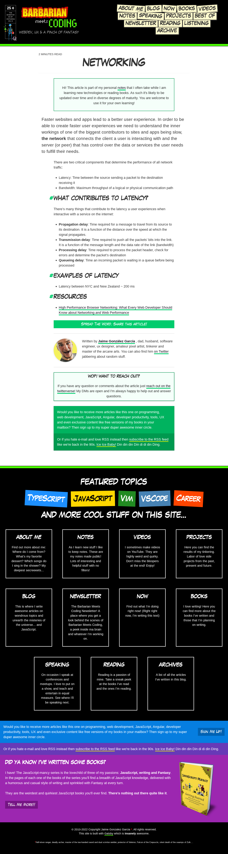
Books (186, 8)
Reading (170, 23)
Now (169, 8)
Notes (127, 16)
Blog (153, 8)
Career (188, 498)
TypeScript (46, 498)
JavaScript (92, 499)
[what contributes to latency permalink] (52, 198)
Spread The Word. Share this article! (114, 324)
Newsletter (141, 23)
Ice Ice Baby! (106, 444)
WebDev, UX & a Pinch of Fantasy (49, 32)
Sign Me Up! (211, 732)
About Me (130, 9)
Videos (207, 9)
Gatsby (108, 833)
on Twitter (161, 351)
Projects (178, 16)
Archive (167, 30)
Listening (196, 23)
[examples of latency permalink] (52, 276)
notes (122, 88)
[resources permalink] (52, 297)
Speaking (150, 16)
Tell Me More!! (21, 805)
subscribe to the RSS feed (148, 439)
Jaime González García (116, 341)
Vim (127, 498)
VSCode (154, 499)
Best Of (205, 16)
